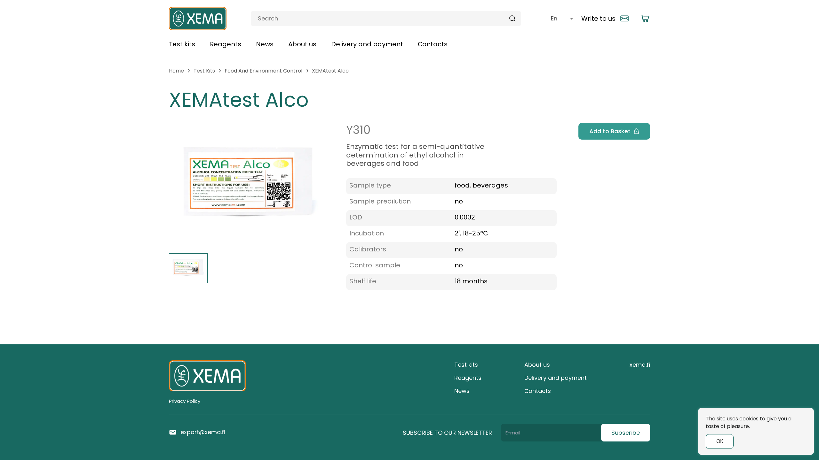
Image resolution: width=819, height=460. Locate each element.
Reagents (225, 44)
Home (176, 71)
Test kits (182, 44)
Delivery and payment (367, 44)
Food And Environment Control (263, 71)
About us (302, 44)
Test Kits (204, 71)
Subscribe (625, 433)
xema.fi (640, 365)
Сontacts (433, 44)
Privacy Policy (184, 401)
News (265, 44)
